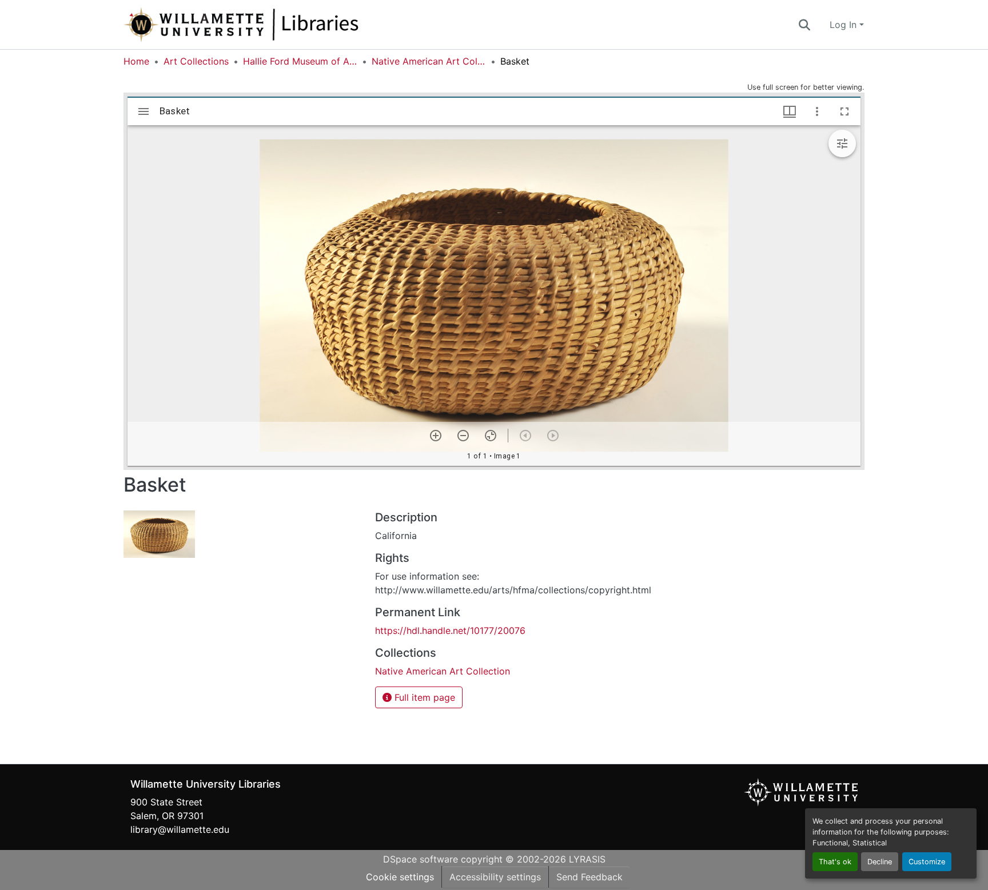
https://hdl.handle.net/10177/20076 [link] (450, 630)
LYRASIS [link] (587, 859)
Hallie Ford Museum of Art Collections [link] (300, 61)
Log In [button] (844, 24)
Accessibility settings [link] (495, 877)
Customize (927, 861)
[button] (279, 25)
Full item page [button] (423, 697)
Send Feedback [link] (589, 877)
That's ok (835, 861)
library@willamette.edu (179, 829)
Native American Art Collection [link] (429, 61)
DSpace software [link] (420, 859)
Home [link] (136, 61)
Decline (879, 861)
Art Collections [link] (196, 61)
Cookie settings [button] (400, 877)
